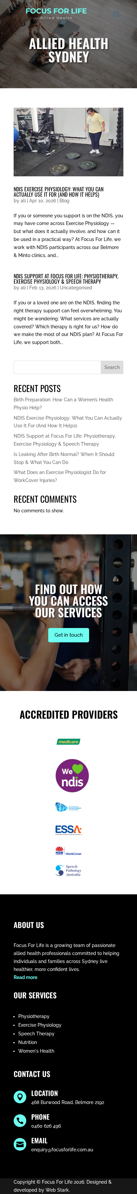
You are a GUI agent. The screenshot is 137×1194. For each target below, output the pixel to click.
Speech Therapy (36, 1033)
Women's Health (36, 1051)
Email (39, 1140)
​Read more (25, 977)
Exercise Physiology (40, 1025)
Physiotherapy (34, 1016)
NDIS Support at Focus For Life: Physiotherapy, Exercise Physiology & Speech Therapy (66, 278)
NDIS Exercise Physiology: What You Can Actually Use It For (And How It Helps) (58, 191)
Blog (64, 200)
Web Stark (57, 1190)
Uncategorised (76, 287)
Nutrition (27, 1042)
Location (44, 1093)
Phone (40, 1117)
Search (112, 367)
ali (23, 200)
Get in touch (69, 635)
